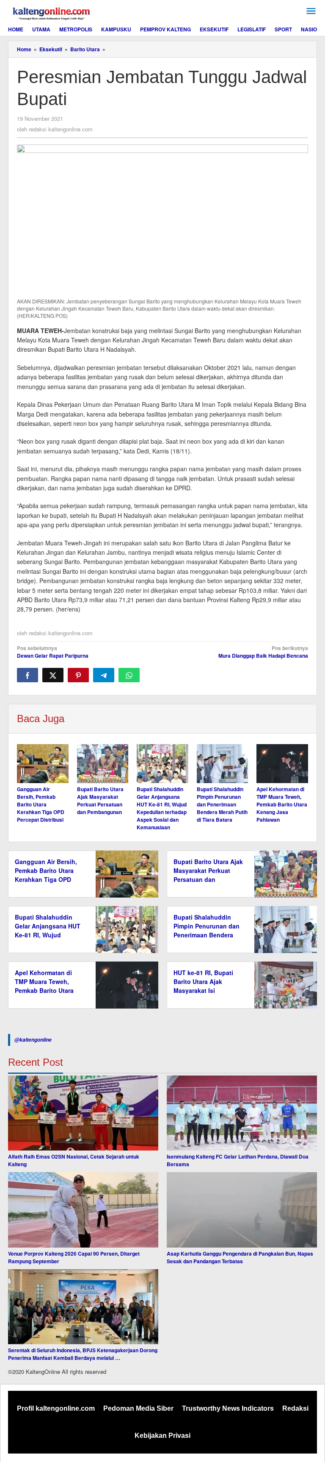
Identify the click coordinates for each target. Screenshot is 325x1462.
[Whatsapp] (129, 675)
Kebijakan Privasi (162, 1435)
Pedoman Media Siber (138, 1408)
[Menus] (311, 11)
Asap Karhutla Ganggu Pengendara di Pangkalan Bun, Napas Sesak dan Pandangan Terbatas (240, 1257)
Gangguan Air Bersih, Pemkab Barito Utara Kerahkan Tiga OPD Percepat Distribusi (40, 804)
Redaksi (295, 1408)
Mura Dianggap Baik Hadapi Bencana (263, 651)
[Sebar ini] (27, 675)
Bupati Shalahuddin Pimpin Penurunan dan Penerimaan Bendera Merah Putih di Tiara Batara (222, 804)
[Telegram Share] (103, 675)
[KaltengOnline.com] (52, 12)
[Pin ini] (78, 675)
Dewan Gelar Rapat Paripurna (52, 651)
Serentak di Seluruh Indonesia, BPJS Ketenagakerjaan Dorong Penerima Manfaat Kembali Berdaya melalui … (82, 1354)
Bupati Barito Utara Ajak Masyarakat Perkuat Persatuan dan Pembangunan (100, 800)
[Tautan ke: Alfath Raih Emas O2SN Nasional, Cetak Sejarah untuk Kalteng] (83, 1113)
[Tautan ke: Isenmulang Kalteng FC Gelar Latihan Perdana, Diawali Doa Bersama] (242, 1113)
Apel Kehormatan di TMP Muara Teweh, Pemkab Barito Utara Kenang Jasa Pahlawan (281, 804)
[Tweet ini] (52, 675)
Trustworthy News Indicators (228, 1408)
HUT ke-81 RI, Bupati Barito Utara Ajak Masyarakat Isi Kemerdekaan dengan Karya (205, 990)
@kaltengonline (33, 1039)
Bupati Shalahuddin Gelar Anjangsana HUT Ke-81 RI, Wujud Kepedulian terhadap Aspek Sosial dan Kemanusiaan (162, 808)
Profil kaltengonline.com (56, 1408)
